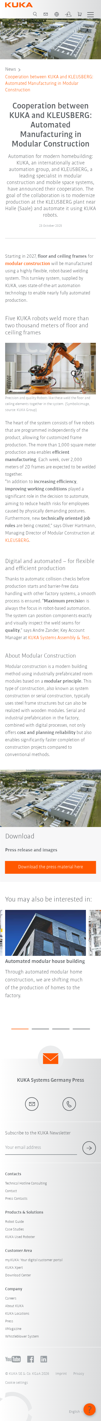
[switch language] (56, 14)
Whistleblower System (22, 1337)
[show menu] (90, 14)
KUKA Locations (17, 1314)
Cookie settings (16, 1383)
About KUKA (14, 1306)
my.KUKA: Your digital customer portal (33, 1260)
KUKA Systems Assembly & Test (58, 638)
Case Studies (14, 1229)
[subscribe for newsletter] (89, 1148)
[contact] (46, 14)
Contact (11, 1191)
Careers (10, 1298)
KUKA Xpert (14, 1268)
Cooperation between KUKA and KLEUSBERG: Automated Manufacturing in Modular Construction (49, 84)
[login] (68, 14)
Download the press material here (50, 867)
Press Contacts (16, 1199)
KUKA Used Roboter (20, 1237)
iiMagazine (13, 1329)
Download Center (18, 1275)
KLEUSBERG (17, 540)
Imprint (61, 1374)
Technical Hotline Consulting (26, 1183)
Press (9, 1321)
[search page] (35, 14)
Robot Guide (14, 1222)
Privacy (78, 1374)
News (10, 69)
